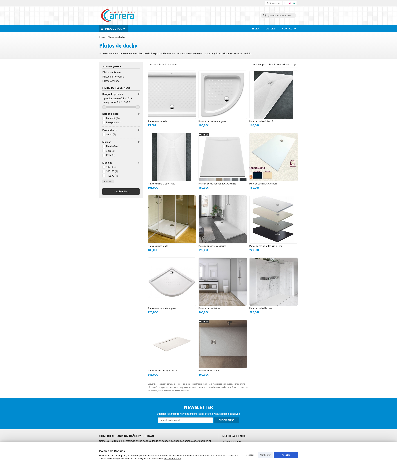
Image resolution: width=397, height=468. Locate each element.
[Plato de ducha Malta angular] (172, 282)
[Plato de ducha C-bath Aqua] (172, 157)
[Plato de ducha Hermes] (274, 282)
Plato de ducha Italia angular (212, 121)
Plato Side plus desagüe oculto (163, 370)
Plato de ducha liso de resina (212, 246)
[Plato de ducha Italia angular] (223, 95)
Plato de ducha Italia (157, 121)
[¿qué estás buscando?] (278, 15)
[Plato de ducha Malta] (172, 219)
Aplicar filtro (122, 191)
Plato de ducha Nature (209, 308)
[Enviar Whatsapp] (294, 3)
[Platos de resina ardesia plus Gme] (274, 219)
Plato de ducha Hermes (260, 308)
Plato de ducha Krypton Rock (263, 183)
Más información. (172, 458)
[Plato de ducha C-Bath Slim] (274, 95)
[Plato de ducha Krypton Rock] (274, 157)
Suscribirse (226, 420)
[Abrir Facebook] (284, 3)
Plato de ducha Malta (158, 246)
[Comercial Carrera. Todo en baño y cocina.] (118, 15)
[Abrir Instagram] (289, 3)
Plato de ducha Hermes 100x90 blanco (217, 183)
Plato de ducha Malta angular (162, 308)
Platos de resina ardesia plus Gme (265, 246)
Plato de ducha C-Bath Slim (262, 121)
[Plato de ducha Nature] (223, 282)
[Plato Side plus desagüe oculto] (172, 344)
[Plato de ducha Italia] (172, 95)
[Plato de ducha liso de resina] (223, 219)
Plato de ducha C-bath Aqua (161, 183)
